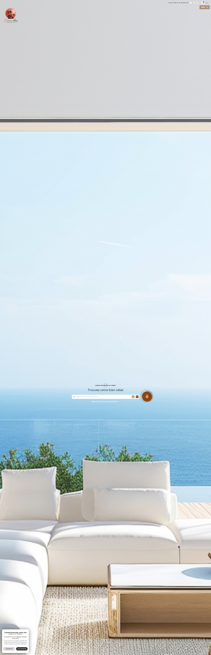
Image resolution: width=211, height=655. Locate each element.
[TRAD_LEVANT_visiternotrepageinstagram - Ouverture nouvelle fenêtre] (197, 2)
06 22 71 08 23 (173, 3)
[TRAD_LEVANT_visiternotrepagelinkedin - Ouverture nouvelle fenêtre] (194, 2)
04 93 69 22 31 (183, 3)
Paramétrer (9, 649)
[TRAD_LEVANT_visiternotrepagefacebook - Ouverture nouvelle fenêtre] (190, 2)
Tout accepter (21, 649)
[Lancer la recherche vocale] (147, 396)
